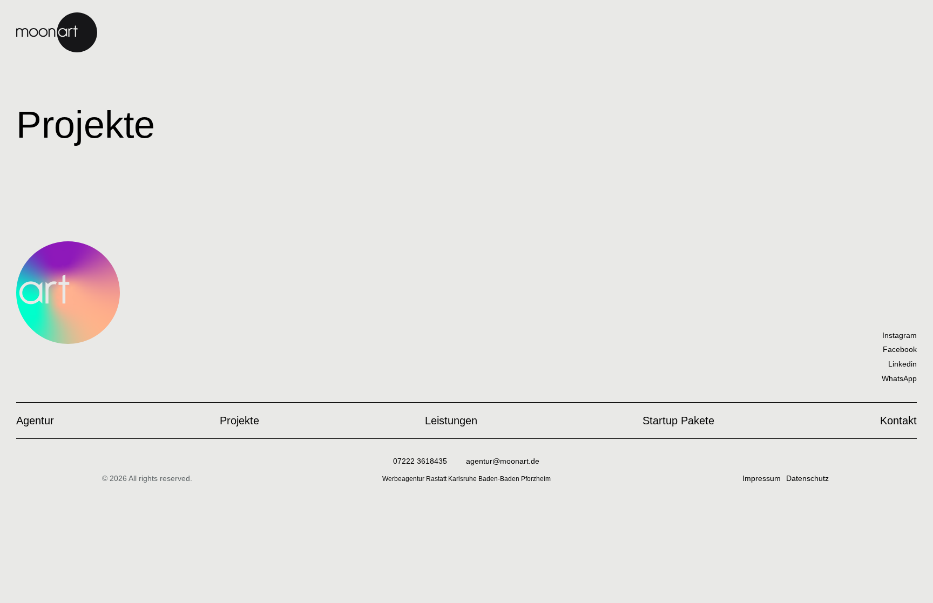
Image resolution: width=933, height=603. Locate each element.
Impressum (761, 478)
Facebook (900, 349)
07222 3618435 (420, 461)
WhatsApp (899, 378)
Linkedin (902, 364)
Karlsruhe (463, 479)
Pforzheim (536, 479)
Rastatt (437, 479)
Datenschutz (807, 478)
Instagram (899, 335)
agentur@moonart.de (502, 461)
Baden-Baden (499, 479)
